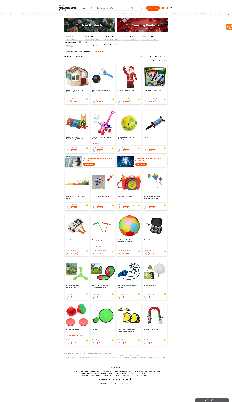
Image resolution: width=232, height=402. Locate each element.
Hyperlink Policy (107, 375)
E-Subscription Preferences (146, 371)
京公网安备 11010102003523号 (142, 375)
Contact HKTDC (95, 371)
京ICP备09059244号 (126, 375)
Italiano (110, 373)
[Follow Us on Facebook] (110, 379)
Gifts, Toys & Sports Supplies (82, 51)
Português (123, 373)
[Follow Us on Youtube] (127, 379)
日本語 (149, 373)
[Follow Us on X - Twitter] (113, 379)
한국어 (143, 373)
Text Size (158, 371)
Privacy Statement (95, 375)
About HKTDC (84, 371)
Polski (116, 373)
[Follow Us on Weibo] (120, 379)
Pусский (131, 373)
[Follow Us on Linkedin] (117, 379)
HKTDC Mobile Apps (106, 371)
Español (96, 373)
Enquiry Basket (212, 400)
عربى (137, 373)
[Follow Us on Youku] (130, 379)
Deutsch (89, 373)
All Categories (68, 51)
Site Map (116, 375)
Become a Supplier (153, 8)
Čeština (83, 373)
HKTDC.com (75, 371)
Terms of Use (84, 375)
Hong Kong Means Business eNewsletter (125, 371)
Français (103, 373)
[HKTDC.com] (116, 368)
